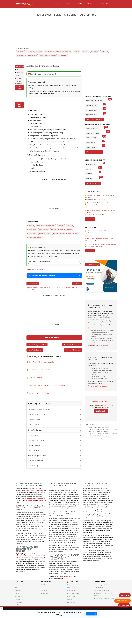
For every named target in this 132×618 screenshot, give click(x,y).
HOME (56, 4)
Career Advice (71, 596)
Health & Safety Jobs (72, 233)
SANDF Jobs (76, 51)
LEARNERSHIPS (78, 4)
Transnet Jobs (38, 51)
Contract (88, 169)
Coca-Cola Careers (54, 420)
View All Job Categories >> (94, 119)
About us (17, 585)
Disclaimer (18, 605)
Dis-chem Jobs (104, 51)
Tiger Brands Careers (32, 55)
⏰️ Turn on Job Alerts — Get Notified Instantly (54, 74)
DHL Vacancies (94, 51)
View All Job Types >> (93, 183)
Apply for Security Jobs (54, 461)
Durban (18, 75)
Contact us (18, 593)
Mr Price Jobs (58, 51)
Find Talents (44, 593)
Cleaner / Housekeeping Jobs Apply (54, 409)
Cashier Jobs (70, 225)
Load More (90, 219)
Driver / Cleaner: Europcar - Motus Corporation (69, 287)
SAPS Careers (85, 51)
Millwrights (69, 229)
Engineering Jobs (91, 105)
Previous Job (33, 284)
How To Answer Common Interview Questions (100, 238)
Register (43, 585)
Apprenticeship (90, 164)
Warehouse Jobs (32, 229)
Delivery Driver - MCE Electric (39, 393)
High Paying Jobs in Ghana (101, 590)
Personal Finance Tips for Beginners (104, 598)
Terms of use (19, 599)
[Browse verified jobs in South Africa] (101, 276)
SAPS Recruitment (54, 445)
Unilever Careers (44, 55)
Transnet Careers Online (54, 440)
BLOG (113, 4)
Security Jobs (61, 225)
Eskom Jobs (53, 55)
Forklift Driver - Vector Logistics (39, 370)
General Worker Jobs (50, 225)
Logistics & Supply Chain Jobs (35, 237)
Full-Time (19, 78)
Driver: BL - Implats (35, 378)
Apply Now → (125, 595)
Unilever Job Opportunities (54, 456)
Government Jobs (63, 55)
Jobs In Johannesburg (92, 133)
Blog (16, 588)
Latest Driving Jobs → (122, 600)
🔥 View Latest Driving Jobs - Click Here (42, 275)
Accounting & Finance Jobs (57, 229)
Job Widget (18, 590)
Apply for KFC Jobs (54, 425)
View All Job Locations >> (94, 152)
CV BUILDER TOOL (91, 4)
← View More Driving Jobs (34, 269)
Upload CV (70, 599)
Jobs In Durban (90, 147)
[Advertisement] (66, 31)
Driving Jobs (20, 72)
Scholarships (71, 602)
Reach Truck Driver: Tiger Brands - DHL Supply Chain (47, 385)
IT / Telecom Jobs (91, 110)
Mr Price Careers (54, 435)
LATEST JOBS (66, 4)
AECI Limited (20, 69)
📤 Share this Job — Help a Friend (54, 261)
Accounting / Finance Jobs (94, 101)
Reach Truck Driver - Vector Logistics (41, 362)
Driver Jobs (31, 225)
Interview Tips (71, 590)
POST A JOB (104, 4)
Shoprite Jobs (68, 51)
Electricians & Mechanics (59, 233)
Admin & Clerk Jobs (43, 229)
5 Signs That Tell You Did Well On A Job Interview (101, 244)
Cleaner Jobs (39, 225)
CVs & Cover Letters (73, 593)
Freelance (89, 174)
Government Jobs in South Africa (103, 585)
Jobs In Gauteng (91, 138)
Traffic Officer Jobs (54, 466)
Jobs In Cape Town (91, 128)
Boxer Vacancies (20, 55)
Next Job (76, 284)
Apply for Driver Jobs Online (54, 415)
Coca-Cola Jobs (20, 51)
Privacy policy (19, 602)
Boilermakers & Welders (44, 233)
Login (42, 588)
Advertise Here (19, 596)
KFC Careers (29, 51)
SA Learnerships (98, 588)
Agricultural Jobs (91, 115)
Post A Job (44, 590)
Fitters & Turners (32, 233)
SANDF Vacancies (54, 450)
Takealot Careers (48, 51)
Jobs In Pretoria (90, 142)
